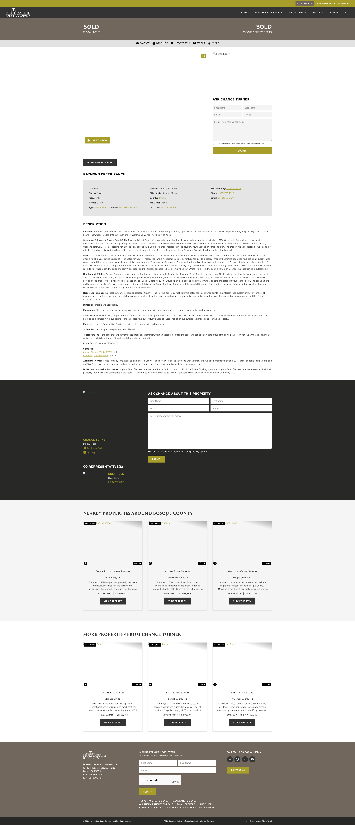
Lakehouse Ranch (112, 692)
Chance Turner (233, 188)
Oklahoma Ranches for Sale (156, 804)
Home (244, 12)
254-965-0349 (101, 355)
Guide (317, 12)
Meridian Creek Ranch (242, 571)
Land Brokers (205, 807)
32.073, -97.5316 (169, 207)
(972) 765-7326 (226, 193)
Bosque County (252, 32)
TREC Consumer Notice (173, 821)
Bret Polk (87, 355)
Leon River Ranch (177, 692)
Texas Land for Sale (184, 801)
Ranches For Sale (266, 12)
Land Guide (205, 804)
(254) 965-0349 (116, 482)
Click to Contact (226, 198)
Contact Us (338, 12)
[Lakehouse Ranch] (112, 665)
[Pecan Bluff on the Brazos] (112, 543)
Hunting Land (101, 207)
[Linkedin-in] (245, 759)
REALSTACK (267, 821)
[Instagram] (237, 759)
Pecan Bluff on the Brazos (113, 571)
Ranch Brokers (186, 804)
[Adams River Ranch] (177, 543)
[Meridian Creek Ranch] (242, 543)
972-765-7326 (105, 352)
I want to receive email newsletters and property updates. (241, 144)
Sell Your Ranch (166, 807)
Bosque (162, 198)
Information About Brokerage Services (199, 821)
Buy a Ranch (186, 807)
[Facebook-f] (230, 759)
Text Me (91, 452)
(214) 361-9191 (90, 774)
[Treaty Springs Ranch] (242, 665)
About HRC (296, 12)
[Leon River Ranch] (177, 665)
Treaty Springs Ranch (242, 692)
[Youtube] (252, 759)
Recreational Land (128, 207)
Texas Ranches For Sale (153, 801)
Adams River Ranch (177, 571)
